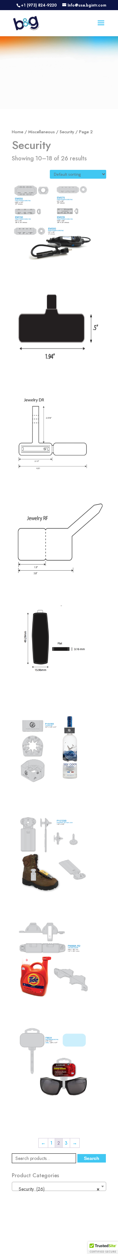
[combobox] (59, 1186)
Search (91, 1158)
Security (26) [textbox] (57, 1189)
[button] (103, 1248)
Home (17, 132)
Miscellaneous (41, 132)
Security (67, 132)
